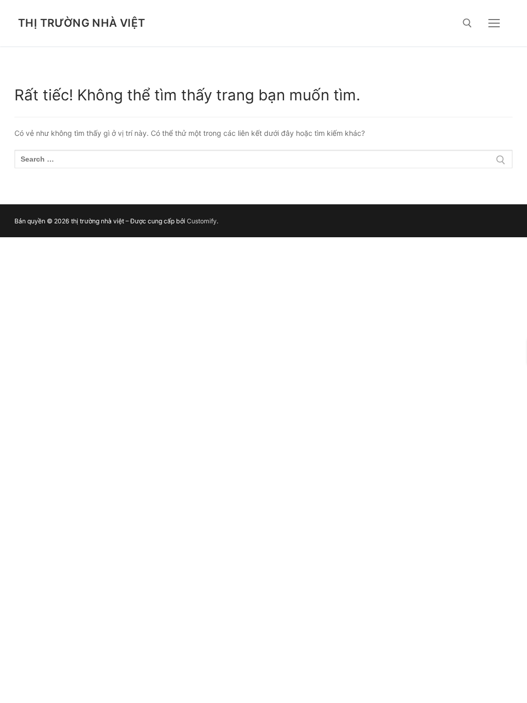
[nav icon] (494, 23)
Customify (202, 221)
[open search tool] (467, 23)
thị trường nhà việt (82, 22)
